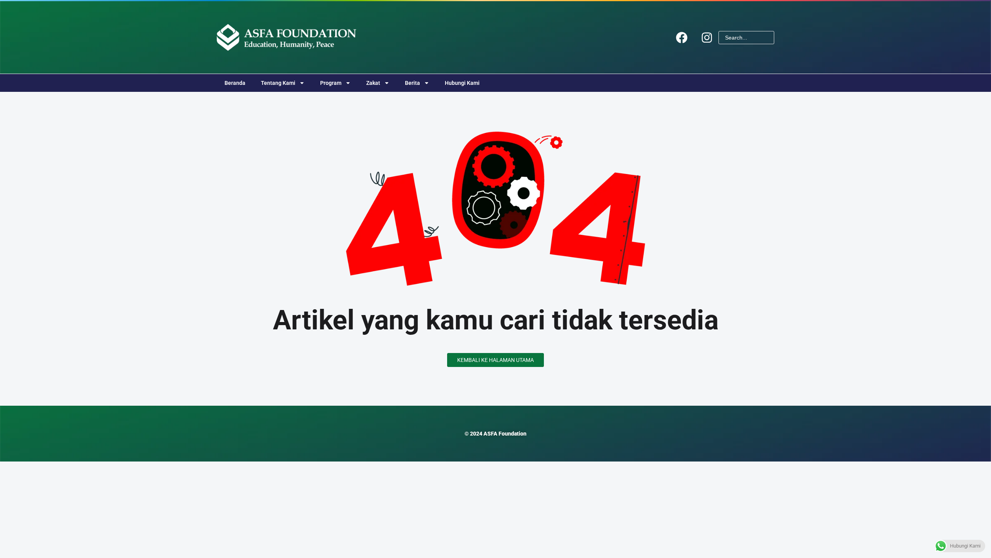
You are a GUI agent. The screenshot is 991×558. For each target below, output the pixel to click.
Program (330, 83)
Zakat (373, 83)
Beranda (235, 83)
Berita (412, 83)
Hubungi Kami (462, 83)
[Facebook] (681, 37)
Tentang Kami (278, 83)
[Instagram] (706, 37)
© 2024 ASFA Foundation (495, 434)
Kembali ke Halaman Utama (495, 360)
